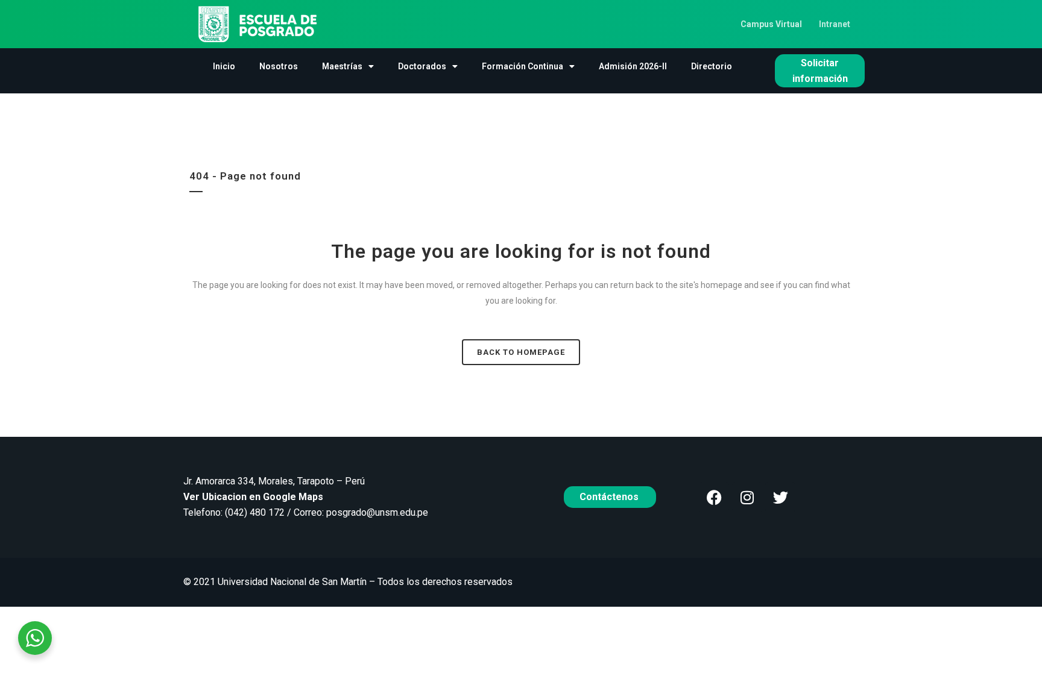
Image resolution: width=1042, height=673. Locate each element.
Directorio (711, 66)
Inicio (224, 66)
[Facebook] (714, 497)
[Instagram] (747, 497)
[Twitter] (780, 497)
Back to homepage (521, 352)
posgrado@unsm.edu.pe (377, 512)
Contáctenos (610, 496)
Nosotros (278, 66)
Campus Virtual (771, 24)
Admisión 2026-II (633, 66)
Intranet (834, 24)
